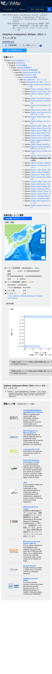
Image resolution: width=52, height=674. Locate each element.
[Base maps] (42, 241)
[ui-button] (49, 9)
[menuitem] (8, 9)
